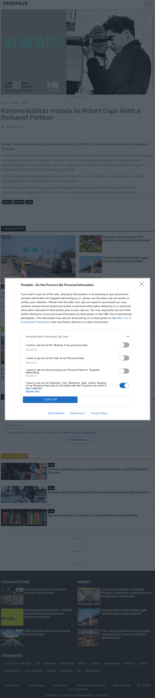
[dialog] (77, 349)
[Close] (142, 285)
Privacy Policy (99, 413)
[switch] (124, 344)
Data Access (77, 413)
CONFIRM (50, 399)
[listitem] (77, 337)
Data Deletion (56, 413)
